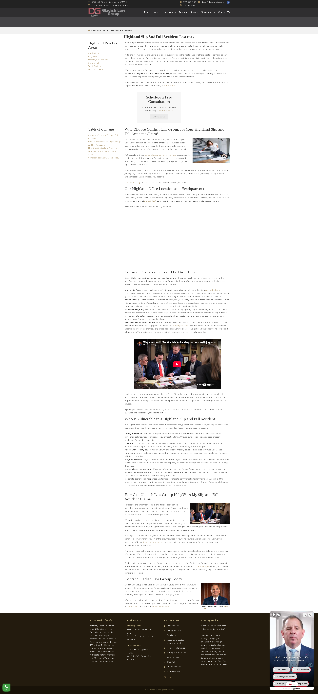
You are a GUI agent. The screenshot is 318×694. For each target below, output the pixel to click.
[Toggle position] (305, 615)
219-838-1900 (170, 85)
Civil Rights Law (174, 630)
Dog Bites (171, 635)
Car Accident (94, 53)
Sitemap (168, 677)
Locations (168, 12)
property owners (180, 325)
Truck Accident (95, 66)
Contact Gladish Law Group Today (103, 158)
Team (182, 12)
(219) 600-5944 (166, 110)
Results (194, 12)
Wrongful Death (95, 69)
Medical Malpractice (176, 648)
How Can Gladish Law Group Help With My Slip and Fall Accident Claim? (103, 151)
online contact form (160, 606)
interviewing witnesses (153, 542)
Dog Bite (92, 56)
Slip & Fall (171, 662)
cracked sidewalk (213, 290)
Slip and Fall (93, 63)
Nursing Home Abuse (176, 652)
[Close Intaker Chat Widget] (310, 615)
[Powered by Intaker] (297, 689)
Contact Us (224, 12)
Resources (206, 12)
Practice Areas (151, 12)
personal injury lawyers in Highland (160, 155)
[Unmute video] (274, 615)
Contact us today (132, 182)
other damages (202, 566)
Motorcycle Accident (98, 59)
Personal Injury (173, 657)
